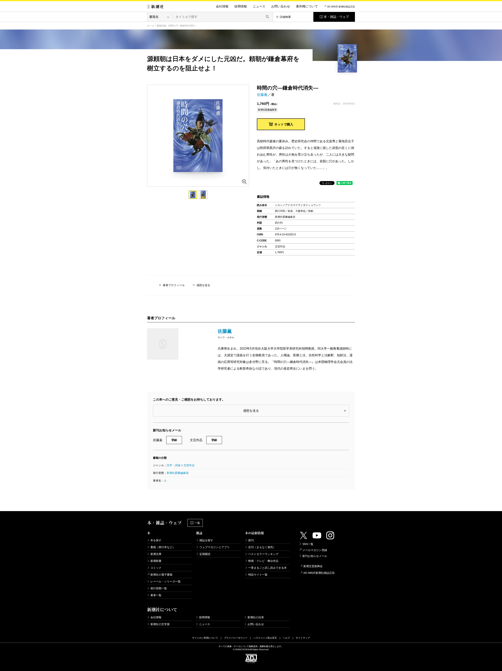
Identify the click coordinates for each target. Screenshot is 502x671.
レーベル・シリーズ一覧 (165, 581)
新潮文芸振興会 (313, 566)
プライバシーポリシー (235, 638)
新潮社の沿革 (255, 617)
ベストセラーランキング (263, 554)
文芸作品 (189, 465)
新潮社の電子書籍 (161, 574)
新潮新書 (155, 560)
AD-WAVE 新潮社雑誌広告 (341, 6)
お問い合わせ (280, 6)
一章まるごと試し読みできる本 (267, 567)
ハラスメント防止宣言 (265, 638)
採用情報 (240, 6)
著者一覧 (155, 595)
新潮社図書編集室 (178, 472)
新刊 (251, 540)
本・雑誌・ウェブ (336, 16)
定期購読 (204, 554)
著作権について (307, 6)
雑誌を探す (206, 540)
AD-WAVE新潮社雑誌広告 (319, 572)
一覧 (197, 522)
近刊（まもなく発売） (262, 547)
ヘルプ (286, 638)
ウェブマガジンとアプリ (214, 547)
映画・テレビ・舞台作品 (263, 560)
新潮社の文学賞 (160, 624)
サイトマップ (303, 638)
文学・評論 (173, 465)
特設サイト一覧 (257, 574)
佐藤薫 (262, 95)
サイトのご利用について (205, 638)
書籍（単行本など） (162, 547)
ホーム (150, 25)
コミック (155, 567)
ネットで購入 (283, 124)
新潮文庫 (155, 554)
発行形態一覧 (158, 588)
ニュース (259, 6)
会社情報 (222, 6)
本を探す (155, 540)
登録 (174, 440)
